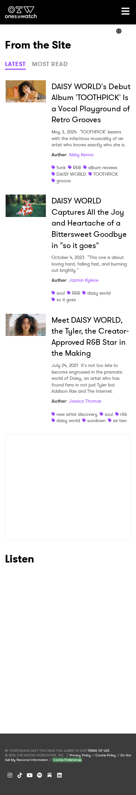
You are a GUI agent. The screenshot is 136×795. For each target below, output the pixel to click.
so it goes (66, 299)
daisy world (99, 293)
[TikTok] (20, 775)
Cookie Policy (105, 755)
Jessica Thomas (85, 401)
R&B (77, 167)
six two (120, 420)
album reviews (102, 167)
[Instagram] (10, 775)
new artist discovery (76, 414)
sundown (96, 420)
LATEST (15, 64)
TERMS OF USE (98, 750)
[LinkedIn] (59, 775)
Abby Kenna (81, 154)
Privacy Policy (80, 755)
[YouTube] (30, 775)
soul (60, 293)
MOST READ (50, 64)
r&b (123, 414)
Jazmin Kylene (83, 280)
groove (63, 180)
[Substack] (49, 775)
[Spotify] (40, 775)
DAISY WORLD (71, 174)
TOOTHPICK (105, 174)
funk (61, 167)
